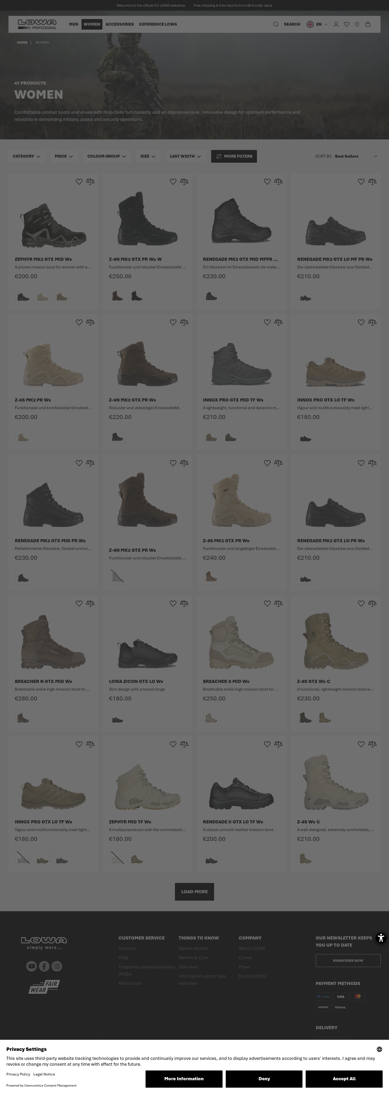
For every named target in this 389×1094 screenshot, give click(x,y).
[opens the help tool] (381, 938)
